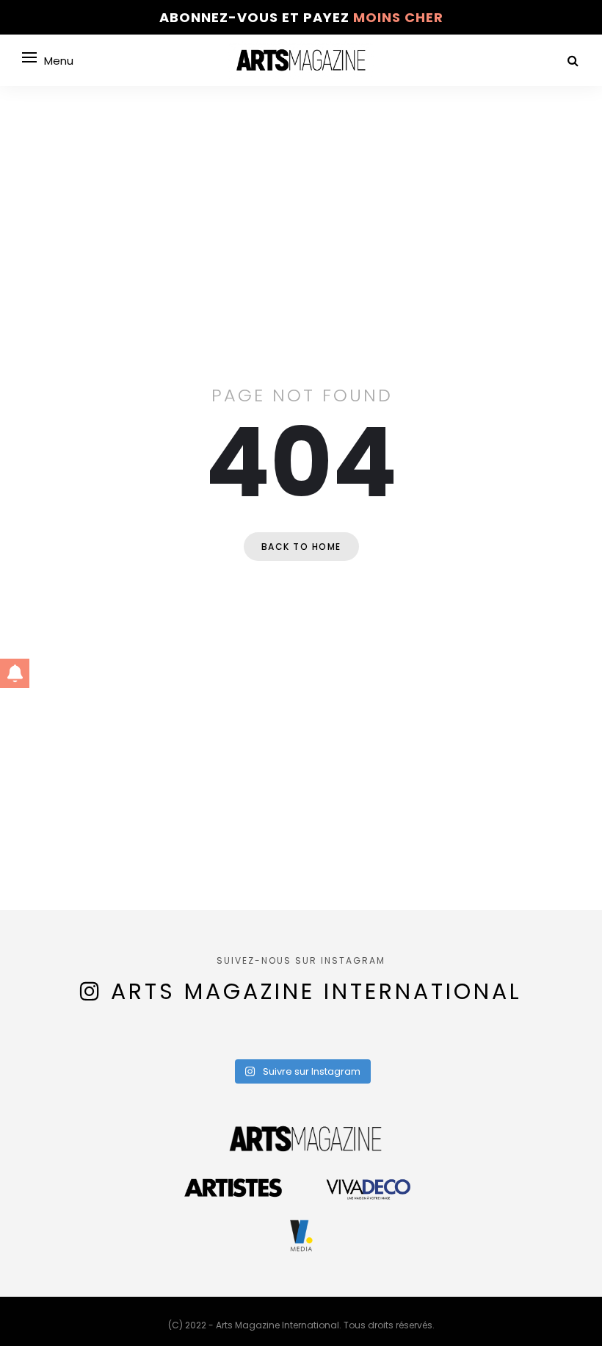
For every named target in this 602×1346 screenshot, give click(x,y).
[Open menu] (29, 57)
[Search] (572, 60)
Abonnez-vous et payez (301, 17)
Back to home (301, 546)
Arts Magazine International (316, 991)
